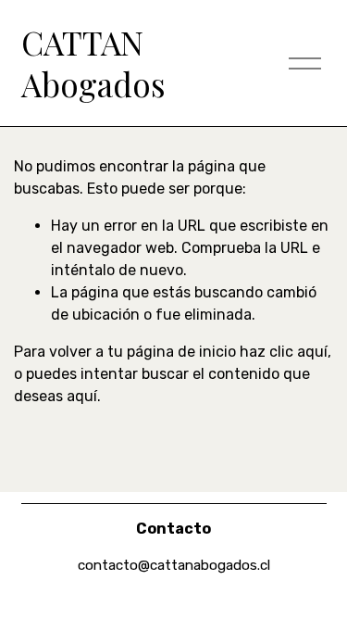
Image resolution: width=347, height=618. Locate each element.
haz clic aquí (284, 351)
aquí (82, 396)
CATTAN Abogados (93, 63)
